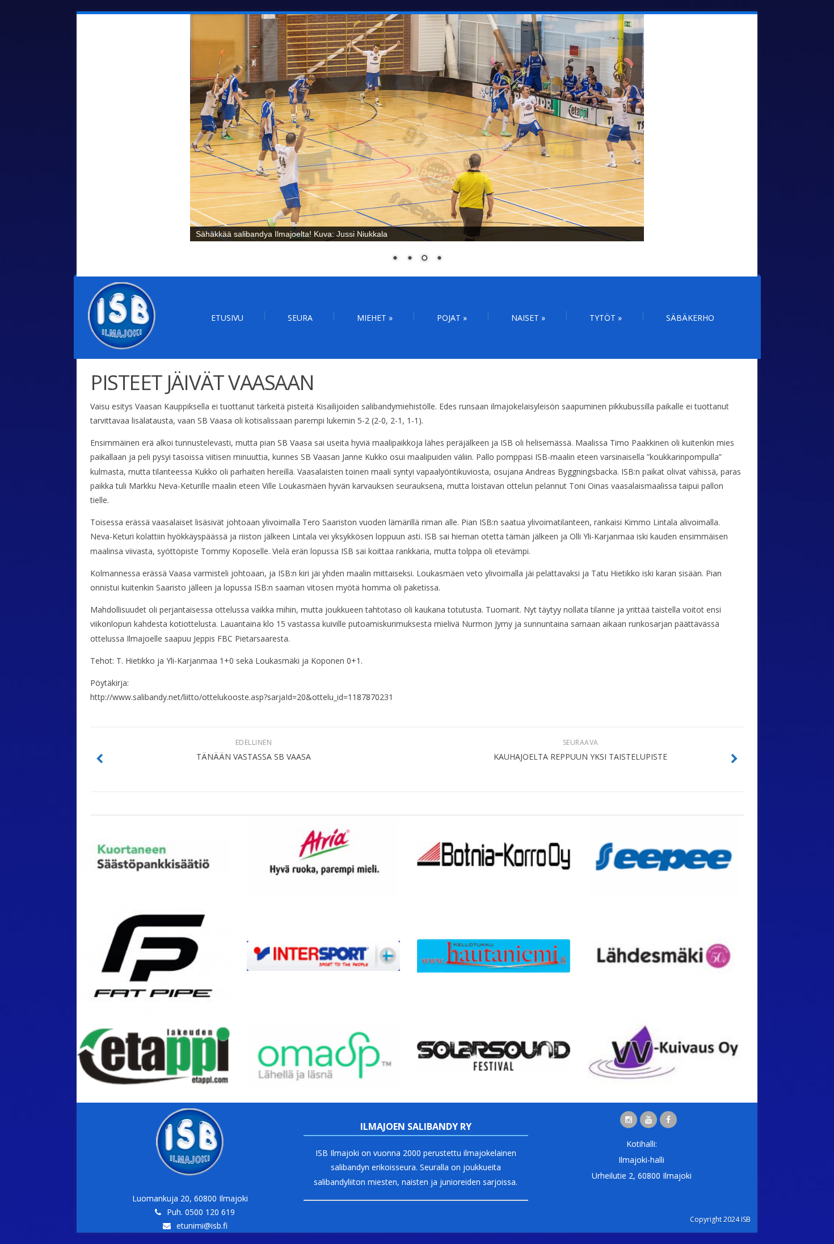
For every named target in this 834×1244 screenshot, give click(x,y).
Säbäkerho (690, 317)
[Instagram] (628, 1119)
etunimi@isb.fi (202, 1225)
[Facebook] (668, 1119)
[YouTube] (648, 1119)
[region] (417, 145)
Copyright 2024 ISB (720, 1219)
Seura (300, 317)
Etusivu (227, 317)
